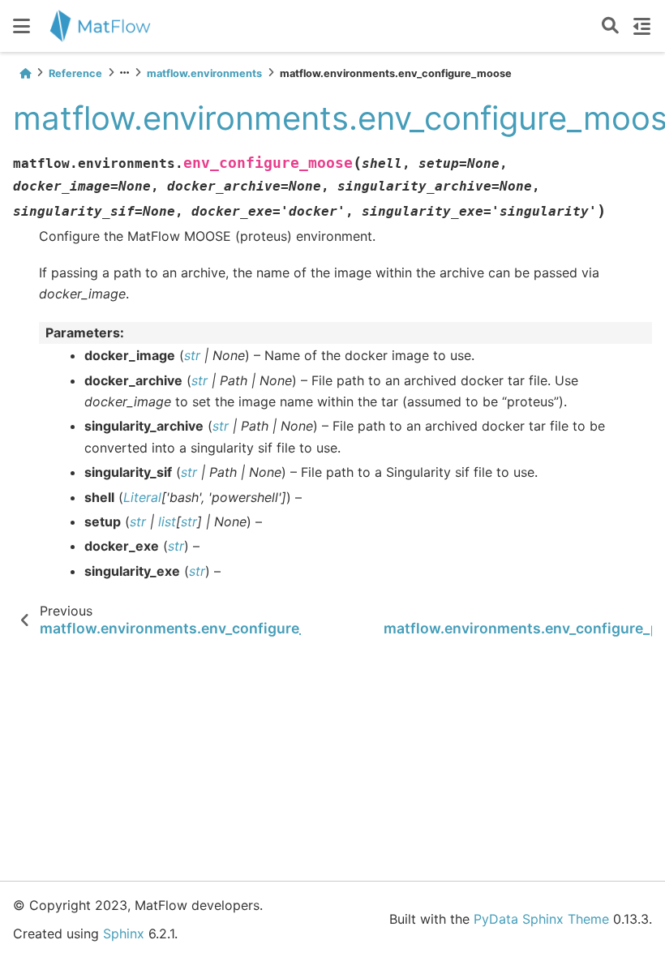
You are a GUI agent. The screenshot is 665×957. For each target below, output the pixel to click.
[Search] (610, 26)
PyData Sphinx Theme (541, 919)
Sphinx (123, 933)
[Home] (25, 73)
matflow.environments (204, 73)
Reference (75, 73)
